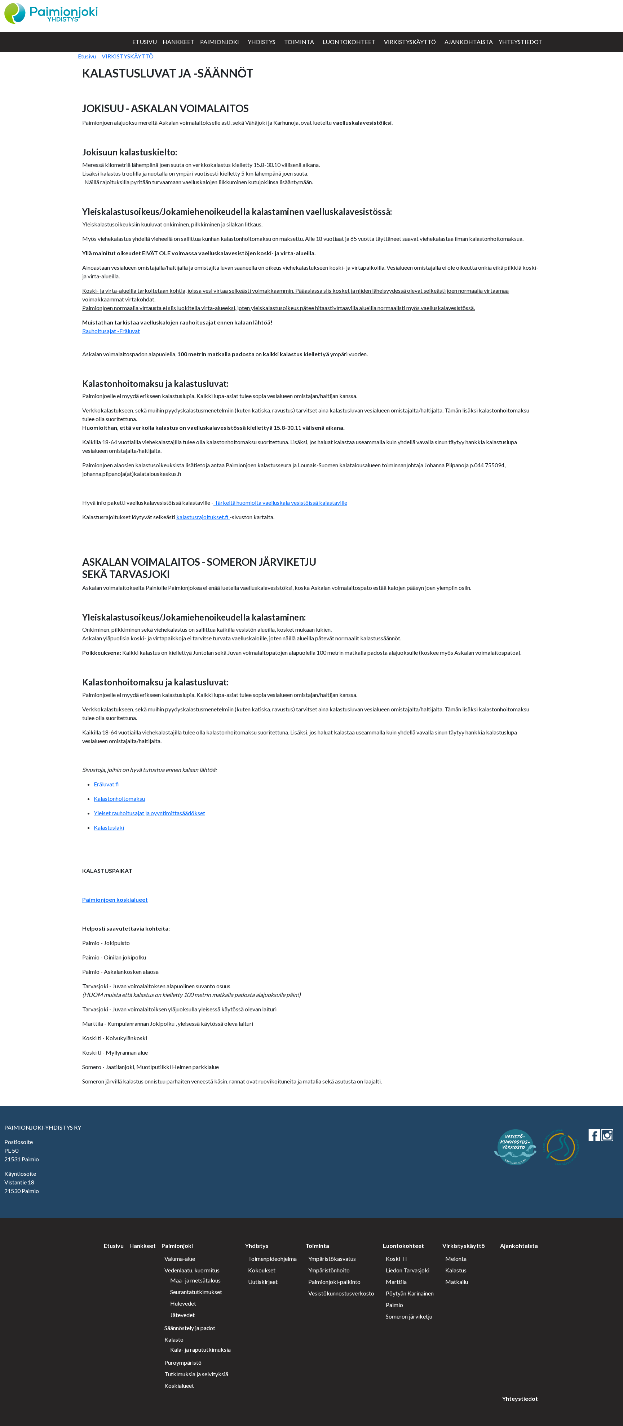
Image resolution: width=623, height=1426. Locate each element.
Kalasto (174, 1339)
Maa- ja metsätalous (195, 1280)
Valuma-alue (179, 1258)
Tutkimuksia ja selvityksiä (196, 1373)
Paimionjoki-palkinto (334, 1281)
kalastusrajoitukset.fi (203, 516)
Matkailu (456, 1281)
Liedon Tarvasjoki (407, 1270)
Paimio (394, 1304)
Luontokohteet (349, 41)
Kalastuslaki (109, 827)
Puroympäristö (183, 1362)
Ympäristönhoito (329, 1270)
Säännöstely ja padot (189, 1327)
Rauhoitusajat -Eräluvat (111, 330)
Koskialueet (179, 1385)
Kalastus (456, 1270)
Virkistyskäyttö (410, 41)
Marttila (396, 1281)
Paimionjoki (219, 41)
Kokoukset (261, 1270)
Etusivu (144, 41)
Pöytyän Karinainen (410, 1293)
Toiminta (299, 41)
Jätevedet (182, 1314)
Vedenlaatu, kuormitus (192, 1270)
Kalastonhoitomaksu (119, 798)
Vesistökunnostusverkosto (341, 1293)
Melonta (456, 1258)
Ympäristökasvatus (332, 1258)
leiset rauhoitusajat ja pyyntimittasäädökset (151, 812)
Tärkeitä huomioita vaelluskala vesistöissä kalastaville (280, 502)
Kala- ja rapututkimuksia (200, 1349)
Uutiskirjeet (263, 1281)
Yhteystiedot (520, 41)
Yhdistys (261, 41)
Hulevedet (183, 1303)
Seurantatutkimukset (196, 1291)
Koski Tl (396, 1258)
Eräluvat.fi (106, 784)
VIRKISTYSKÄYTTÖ (128, 56)
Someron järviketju (409, 1316)
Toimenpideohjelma (272, 1258)
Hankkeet (178, 41)
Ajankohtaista (469, 41)
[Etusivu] (51, 12)
